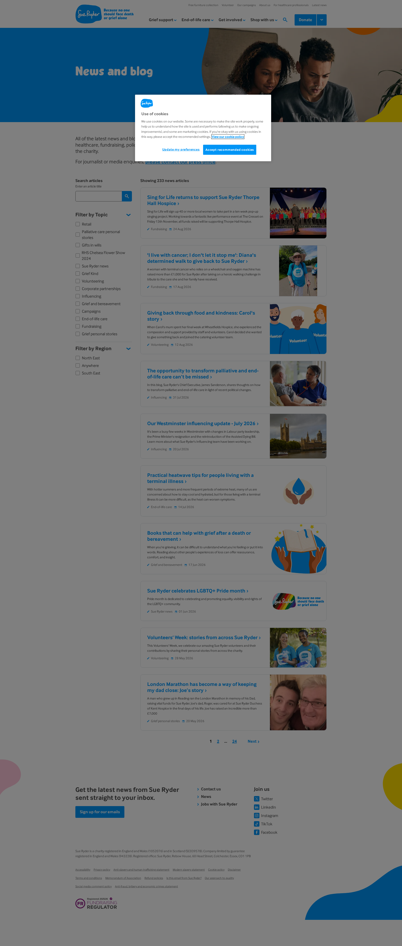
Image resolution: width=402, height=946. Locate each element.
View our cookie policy (228, 137)
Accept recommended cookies (229, 149)
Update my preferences (181, 149)
